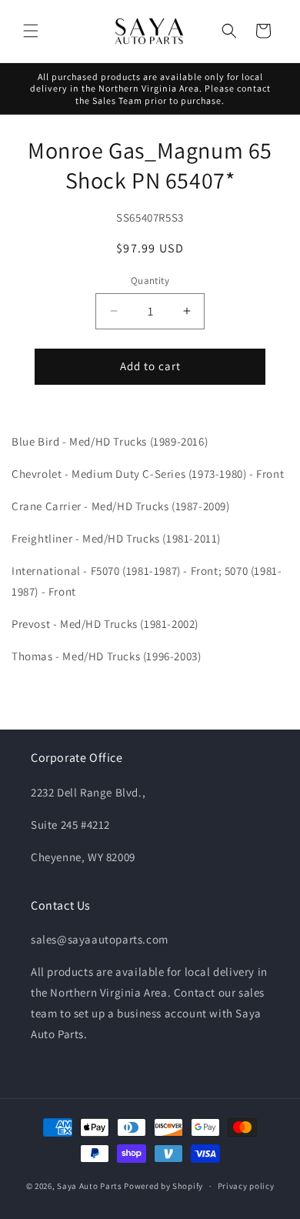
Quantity (150, 280)
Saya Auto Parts (89, 1186)
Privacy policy (246, 1186)
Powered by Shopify (163, 1186)
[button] (31, 31)
